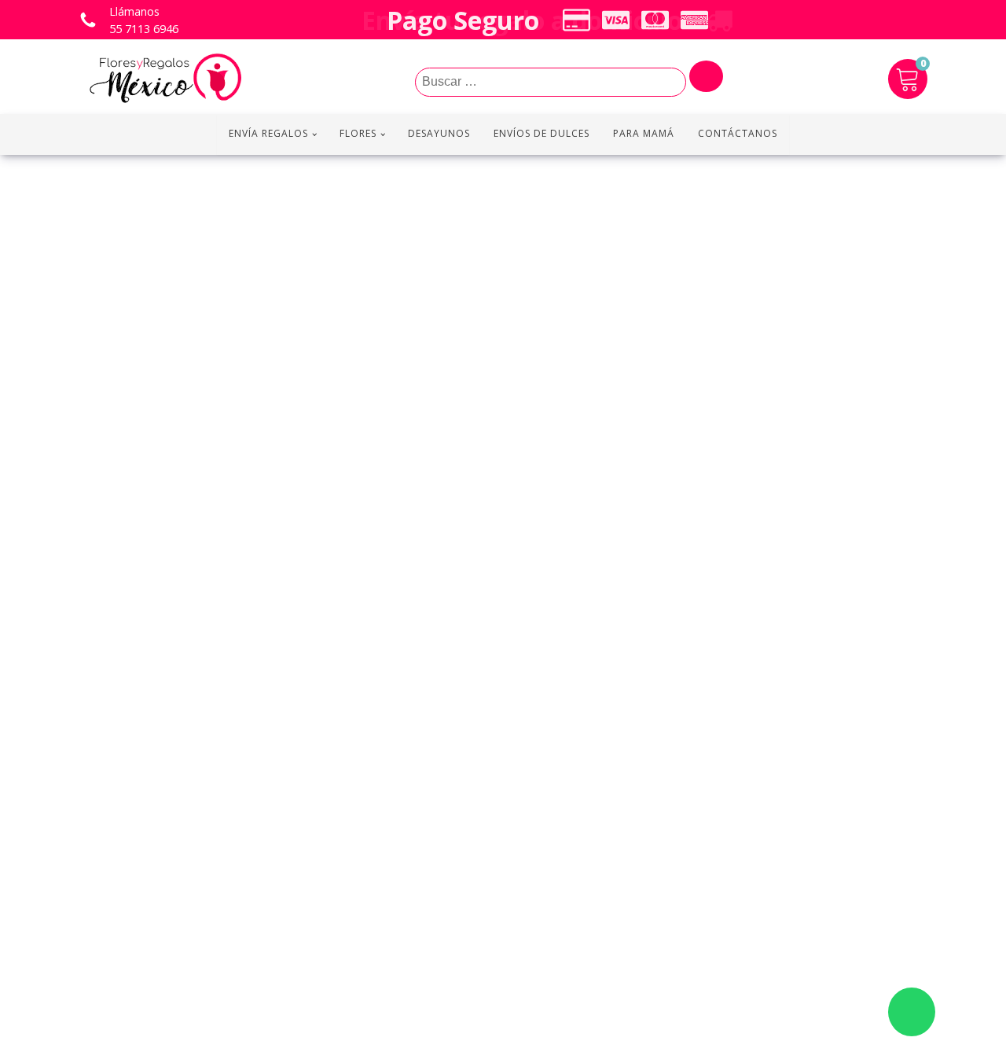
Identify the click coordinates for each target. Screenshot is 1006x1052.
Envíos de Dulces (541, 133)
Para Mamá (643, 133)
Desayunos (439, 133)
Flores (358, 133)
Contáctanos (737, 133)
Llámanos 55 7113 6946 (143, 20)
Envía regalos (268, 133)
